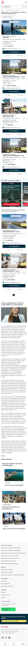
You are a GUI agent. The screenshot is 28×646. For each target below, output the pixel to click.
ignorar (9, 55)
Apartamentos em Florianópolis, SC (14, 10)
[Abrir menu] (26, 2)
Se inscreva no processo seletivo (10, 621)
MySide (2, 10)
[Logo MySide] (2, 2)
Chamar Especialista (6, 459)
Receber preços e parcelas (11, 204)
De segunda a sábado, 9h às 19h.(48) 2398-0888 (8, 604)
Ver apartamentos (14, 52)
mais (24, 39)
